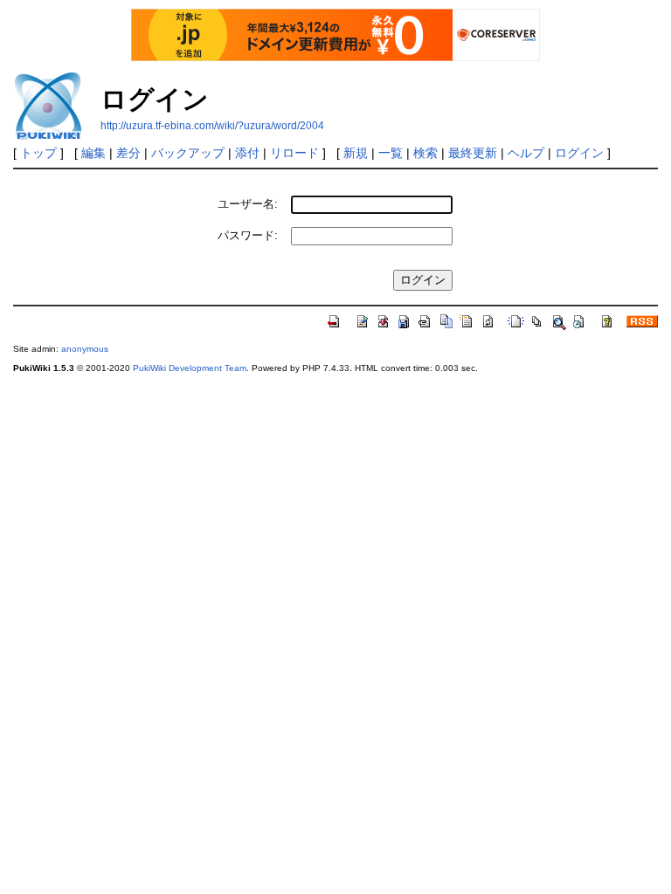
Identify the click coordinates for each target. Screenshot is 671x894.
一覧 (390, 153)
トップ (38, 153)
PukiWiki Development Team (189, 368)
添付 (247, 153)
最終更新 (472, 153)
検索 (425, 153)
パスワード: (248, 235)
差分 (128, 153)
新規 (355, 153)
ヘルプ (526, 153)
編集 (93, 153)
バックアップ (188, 153)
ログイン (579, 153)
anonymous (84, 349)
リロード (294, 153)
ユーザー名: (248, 203)
